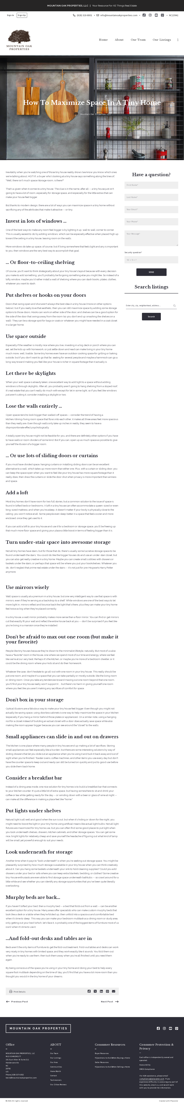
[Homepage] (19, 39)
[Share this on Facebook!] (89, 991)
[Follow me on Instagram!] (150, 15)
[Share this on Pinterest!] (107, 991)
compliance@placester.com (151, 1079)
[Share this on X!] (95, 991)
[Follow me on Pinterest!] (162, 15)
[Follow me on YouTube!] (156, 15)
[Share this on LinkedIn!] (101, 991)
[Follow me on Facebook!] (144, 15)
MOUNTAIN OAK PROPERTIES (39, 1028)
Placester (174, 1101)
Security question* (133, 252)
